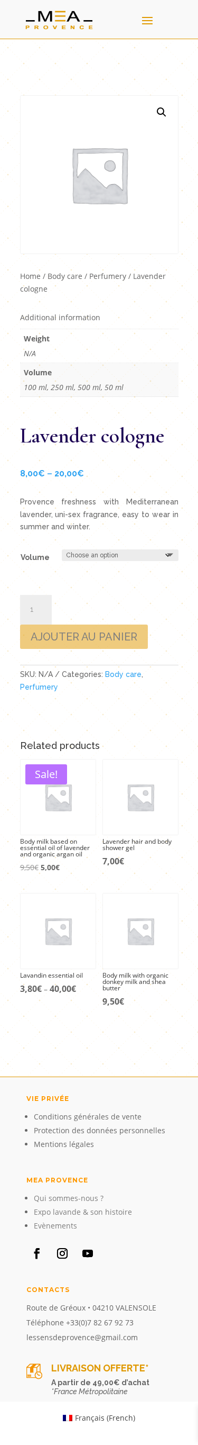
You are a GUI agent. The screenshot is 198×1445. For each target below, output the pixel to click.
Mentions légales (64, 1144)
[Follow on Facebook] (37, 1253)
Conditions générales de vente (88, 1117)
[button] (161, 112)
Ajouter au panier (84, 636)
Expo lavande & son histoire (83, 1212)
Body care (65, 276)
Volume (35, 557)
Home (30, 276)
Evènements (55, 1226)
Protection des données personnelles (99, 1130)
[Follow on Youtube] (87, 1253)
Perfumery (107, 276)
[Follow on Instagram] (62, 1253)
